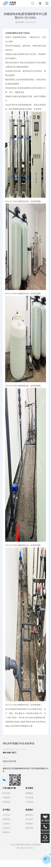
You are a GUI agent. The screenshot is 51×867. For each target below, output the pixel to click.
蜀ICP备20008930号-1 (25, 848)
